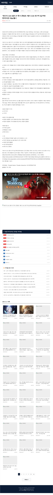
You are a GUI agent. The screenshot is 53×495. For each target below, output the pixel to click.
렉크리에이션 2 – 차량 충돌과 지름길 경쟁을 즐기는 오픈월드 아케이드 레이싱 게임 (19, 284)
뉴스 (5, 6)
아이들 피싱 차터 (10, 235)
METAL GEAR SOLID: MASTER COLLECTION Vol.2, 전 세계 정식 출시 (26, 433)
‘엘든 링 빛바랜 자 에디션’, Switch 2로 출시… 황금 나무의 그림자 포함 (26, 349)
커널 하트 (8, 256)
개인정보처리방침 (31, 487)
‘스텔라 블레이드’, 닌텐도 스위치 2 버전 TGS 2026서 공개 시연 (43, 416)
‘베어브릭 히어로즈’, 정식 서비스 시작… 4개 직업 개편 (43, 433)
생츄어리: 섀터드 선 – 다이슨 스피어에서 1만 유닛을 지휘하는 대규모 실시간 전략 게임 (20, 273)
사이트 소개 (21, 487)
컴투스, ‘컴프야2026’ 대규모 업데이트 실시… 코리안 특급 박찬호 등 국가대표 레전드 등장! (43, 383)
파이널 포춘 (9, 244)
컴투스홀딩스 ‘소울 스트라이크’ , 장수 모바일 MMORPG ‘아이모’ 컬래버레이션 (10, 349)
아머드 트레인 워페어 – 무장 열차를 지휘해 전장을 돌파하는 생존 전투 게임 (18, 276)
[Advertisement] (26, 27)
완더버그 (7, 262)
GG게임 (4, 3)
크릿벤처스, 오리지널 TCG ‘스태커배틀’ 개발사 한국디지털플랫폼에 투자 (10, 416)
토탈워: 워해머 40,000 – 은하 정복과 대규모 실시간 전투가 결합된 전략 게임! (18, 292)
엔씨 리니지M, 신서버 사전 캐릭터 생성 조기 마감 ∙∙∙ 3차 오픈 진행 (43, 332)
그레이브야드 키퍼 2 (10, 253)
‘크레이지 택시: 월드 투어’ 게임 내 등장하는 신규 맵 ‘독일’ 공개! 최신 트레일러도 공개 (10, 332)
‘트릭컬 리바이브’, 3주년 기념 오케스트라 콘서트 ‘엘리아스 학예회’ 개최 (10, 449)
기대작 (10, 2)
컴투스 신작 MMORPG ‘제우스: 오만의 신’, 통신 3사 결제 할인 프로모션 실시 (26, 316)
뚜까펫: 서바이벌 (10, 238)
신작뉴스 (22, 10)
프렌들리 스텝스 (9, 259)
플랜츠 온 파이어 (10, 241)
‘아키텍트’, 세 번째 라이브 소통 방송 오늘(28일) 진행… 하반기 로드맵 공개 (9, 366)
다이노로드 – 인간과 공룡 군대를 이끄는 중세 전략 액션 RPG (15, 289)
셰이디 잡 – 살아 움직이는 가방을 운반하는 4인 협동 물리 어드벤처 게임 (17, 295)
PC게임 (25, 6)
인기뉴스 (29, 10)
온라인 (35, 6)
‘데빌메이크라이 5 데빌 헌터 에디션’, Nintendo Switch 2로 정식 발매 (9, 383)
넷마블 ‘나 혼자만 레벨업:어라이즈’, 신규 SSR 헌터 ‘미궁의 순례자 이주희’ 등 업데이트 (26, 416)
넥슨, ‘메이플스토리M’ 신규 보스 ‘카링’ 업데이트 (26, 383)
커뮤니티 (47, 6)
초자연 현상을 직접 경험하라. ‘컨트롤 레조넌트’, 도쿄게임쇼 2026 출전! (10, 399)
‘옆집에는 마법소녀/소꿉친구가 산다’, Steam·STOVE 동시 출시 (42, 449)
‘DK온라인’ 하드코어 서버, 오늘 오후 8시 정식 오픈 (9, 466)
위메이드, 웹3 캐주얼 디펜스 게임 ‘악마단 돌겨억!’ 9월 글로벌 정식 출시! (26, 449)
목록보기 (26, 479)
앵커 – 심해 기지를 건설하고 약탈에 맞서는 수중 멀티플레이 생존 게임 (17, 270)
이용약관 (25, 487)
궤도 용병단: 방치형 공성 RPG (13, 247)
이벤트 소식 (36, 10)
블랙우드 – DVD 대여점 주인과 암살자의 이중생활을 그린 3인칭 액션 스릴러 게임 (19, 281)
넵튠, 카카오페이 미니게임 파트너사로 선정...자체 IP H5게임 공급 (43, 399)
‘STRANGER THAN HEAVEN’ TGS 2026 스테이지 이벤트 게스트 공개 (26, 332)
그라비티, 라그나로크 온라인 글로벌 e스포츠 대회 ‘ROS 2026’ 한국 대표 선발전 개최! (26, 366)
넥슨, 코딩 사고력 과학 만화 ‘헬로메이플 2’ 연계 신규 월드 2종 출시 (9, 433)
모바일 (15, 6)
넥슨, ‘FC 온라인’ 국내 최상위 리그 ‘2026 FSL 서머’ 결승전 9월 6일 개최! (43, 349)
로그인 (49, 2)
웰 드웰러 (8, 250)
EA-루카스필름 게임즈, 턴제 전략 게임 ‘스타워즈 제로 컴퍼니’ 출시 (26, 399)
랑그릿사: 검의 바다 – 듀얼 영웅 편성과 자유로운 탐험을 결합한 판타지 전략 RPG (19, 278)
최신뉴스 (16, 10)
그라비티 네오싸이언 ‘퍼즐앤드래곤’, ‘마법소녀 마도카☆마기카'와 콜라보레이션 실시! (42, 316)
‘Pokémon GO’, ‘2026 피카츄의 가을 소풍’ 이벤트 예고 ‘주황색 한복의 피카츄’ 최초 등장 (42, 366)
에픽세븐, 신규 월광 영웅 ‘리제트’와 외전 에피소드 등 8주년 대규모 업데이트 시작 (10, 316)
